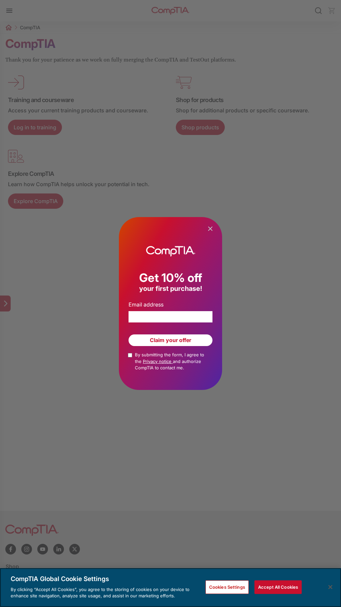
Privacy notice (158, 361)
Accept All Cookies (278, 586)
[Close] (330, 587)
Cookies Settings (227, 586)
